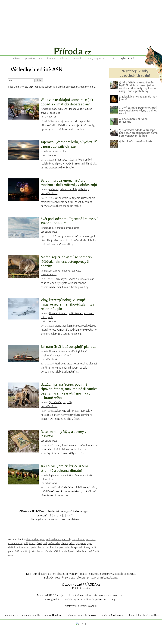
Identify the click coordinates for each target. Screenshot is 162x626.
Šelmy (72, 543)
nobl (26, 543)
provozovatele (114, 573)
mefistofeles (54, 543)
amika (55, 547)
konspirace (54, 113)
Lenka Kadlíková (49, 193)
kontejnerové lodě (62, 355)
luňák (55, 551)
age (75, 547)
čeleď (39, 543)
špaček (71, 551)
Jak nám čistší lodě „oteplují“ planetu (68, 347)
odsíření (73, 351)
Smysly (87, 547)
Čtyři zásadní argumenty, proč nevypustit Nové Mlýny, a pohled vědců (138, 110)
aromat (11, 555)
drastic (24, 551)
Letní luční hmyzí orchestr (135, 141)
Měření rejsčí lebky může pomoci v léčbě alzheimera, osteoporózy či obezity (66, 261)
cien (34, 551)
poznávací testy (33, 58)
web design (104, 599)
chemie (64, 543)
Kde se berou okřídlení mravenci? (133, 120)
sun (73, 539)
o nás (112, 58)
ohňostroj (54, 189)
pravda (44, 113)
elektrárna (13, 547)
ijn (30, 551)
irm (87, 539)
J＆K (92, 539)
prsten (34, 547)
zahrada (69, 547)
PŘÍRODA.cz (91, 584)
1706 (89, 551)
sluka (28, 539)
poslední (66, 519)
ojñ (77, 543)
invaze (22, 547)
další (69, 515)
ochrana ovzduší (68, 189)
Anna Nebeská (48, 116)
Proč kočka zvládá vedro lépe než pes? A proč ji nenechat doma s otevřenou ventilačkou (138, 133)
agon (89, 543)
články (16, 58)
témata (51, 58)
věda (79, 109)
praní (61, 547)
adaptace (76, 270)
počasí (44, 317)
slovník (77, 58)
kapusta (63, 551)
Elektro (35, 539)
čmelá (96, 551)
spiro (42, 539)
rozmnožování (15, 543)
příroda (48, 551)
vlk (77, 539)
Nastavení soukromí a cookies (81, 605)
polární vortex (76, 313)
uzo (28, 547)
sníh (51, 228)
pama (83, 543)
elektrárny (56, 539)
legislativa (54, 475)
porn (10, 551)
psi (64, 402)
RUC (82, 539)
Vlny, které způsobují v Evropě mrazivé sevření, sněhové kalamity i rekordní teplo (67, 304)
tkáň (48, 539)
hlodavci (66, 270)
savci (57, 270)
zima (51, 151)
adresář (64, 58)
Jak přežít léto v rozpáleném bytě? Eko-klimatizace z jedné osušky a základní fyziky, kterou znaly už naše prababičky (137, 87)
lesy (51, 479)
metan (58, 151)
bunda (40, 551)
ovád (48, 547)
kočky (69, 402)
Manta (32, 543)
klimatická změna (58, 109)
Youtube (87, 109)
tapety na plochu (96, 58)
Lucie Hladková (48, 155)
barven (41, 547)
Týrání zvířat (55, 402)
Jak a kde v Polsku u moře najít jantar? (138, 98)
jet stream (89, 313)
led (65, 151)
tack (80, 547)
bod (45, 543)
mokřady (66, 539)
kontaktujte (110, 577)
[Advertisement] (81, 22)
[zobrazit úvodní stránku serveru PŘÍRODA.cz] (81, 51)
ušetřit (17, 551)
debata (72, 109)
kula (84, 551)
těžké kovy (83, 189)
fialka (78, 551)
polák (94, 547)
